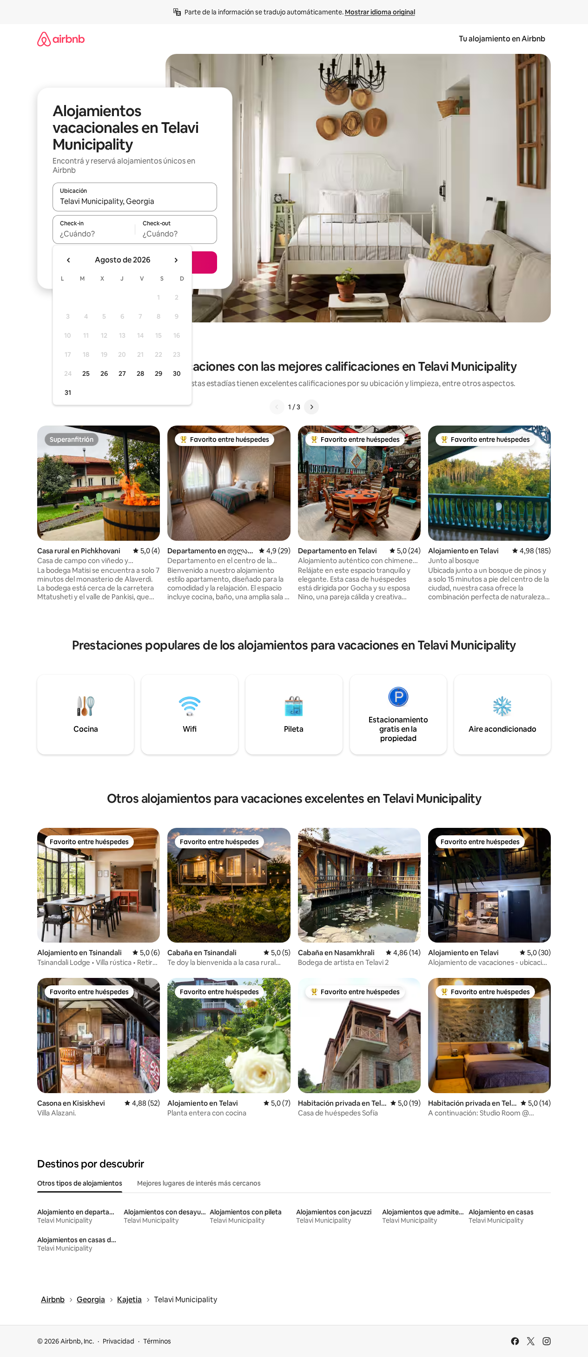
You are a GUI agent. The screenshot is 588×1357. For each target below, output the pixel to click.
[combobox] (135, 201)
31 (68, 392)
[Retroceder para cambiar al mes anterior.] (69, 260)
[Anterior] (277, 407)
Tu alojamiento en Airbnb (502, 39)
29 (158, 373)
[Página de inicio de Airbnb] (61, 38)
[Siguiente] (311, 407)
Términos (157, 1341)
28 (140, 373)
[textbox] (93, 233)
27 (122, 373)
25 (86, 373)
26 (104, 373)
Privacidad (118, 1341)
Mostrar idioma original (380, 12)
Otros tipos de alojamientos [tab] (79, 1183)
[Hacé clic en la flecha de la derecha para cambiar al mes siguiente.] (175, 260)
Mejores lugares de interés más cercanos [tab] (199, 1183)
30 (177, 373)
